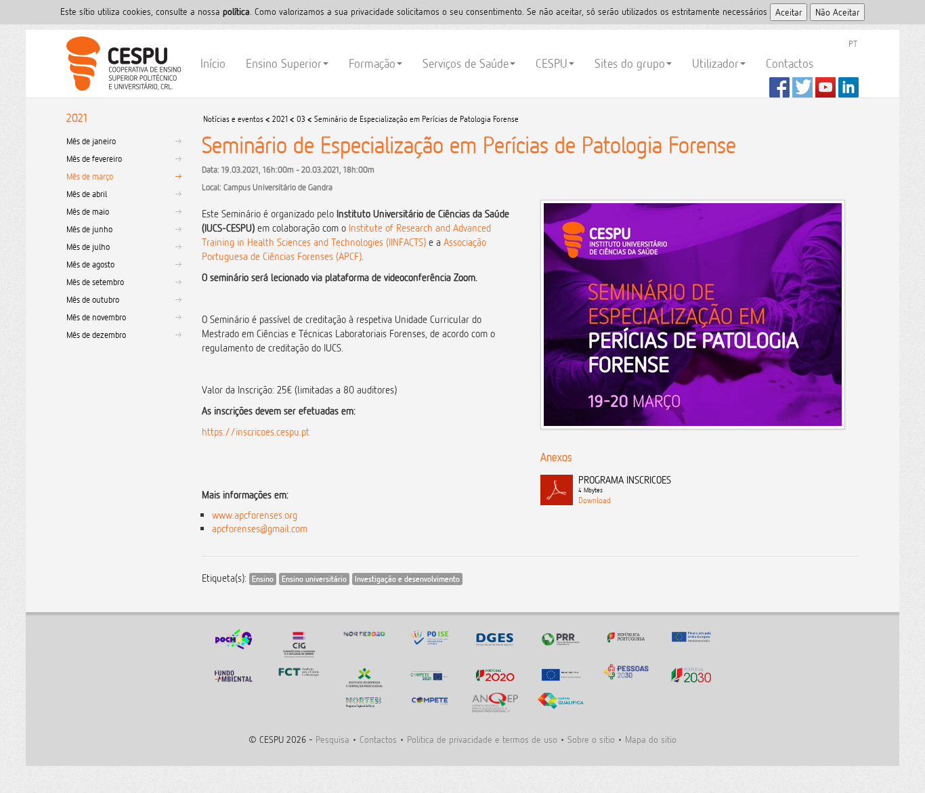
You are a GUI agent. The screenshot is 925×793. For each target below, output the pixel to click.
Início (212, 63)
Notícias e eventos (233, 119)
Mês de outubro (92, 299)
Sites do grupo (630, 63)
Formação (372, 63)
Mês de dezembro (96, 334)
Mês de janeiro (91, 140)
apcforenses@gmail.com (259, 528)
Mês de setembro (95, 281)
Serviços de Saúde (466, 63)
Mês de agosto (90, 264)
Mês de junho (89, 228)
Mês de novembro (96, 317)
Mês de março (89, 176)
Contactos (789, 63)
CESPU (121, 64)
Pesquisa (332, 739)
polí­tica (236, 11)
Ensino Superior (284, 63)
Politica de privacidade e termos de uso (482, 739)
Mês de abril (86, 193)
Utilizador (715, 63)
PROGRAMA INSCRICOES (624, 484)
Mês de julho (88, 246)
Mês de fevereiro (94, 158)
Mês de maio (87, 211)
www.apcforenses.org (254, 515)
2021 (280, 119)
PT (852, 43)
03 (301, 119)
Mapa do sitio (650, 739)
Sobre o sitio (591, 739)
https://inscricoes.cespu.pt (255, 431)
